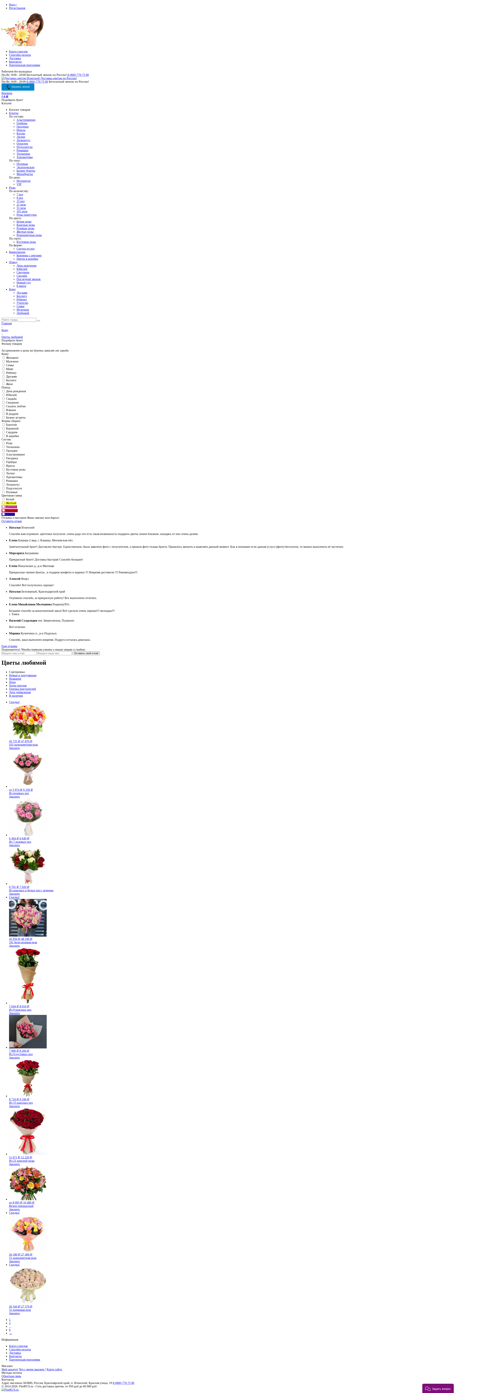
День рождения (26, 265)
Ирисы (21, 130)
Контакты (15, 61)
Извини (10, 410)
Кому (12, 289)
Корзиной (12, 428)
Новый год (24, 282)
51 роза (21, 208)
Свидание (23, 272)
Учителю (22, 302)
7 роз (20, 194)
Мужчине (23, 309)
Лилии (21, 136)
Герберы (22, 123)
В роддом (11, 413)
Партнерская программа (24, 65)
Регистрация (17, 8)
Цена (12, 682)
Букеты (13, 113)
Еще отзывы (9, 646)
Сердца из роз (25, 248)
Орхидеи (22, 143)
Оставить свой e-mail (86, 653)
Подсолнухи (25, 147)
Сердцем (11, 432)
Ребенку (22, 299)
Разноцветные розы (29, 235)
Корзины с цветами (29, 255)
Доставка (15, 58)
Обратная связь (11, 1376)
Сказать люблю (15, 406)
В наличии (16, 695)
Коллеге (22, 296)
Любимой (23, 313)
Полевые (22, 164)
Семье (20, 306)
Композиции (17, 252)
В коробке (12, 436)
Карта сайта (54, 1369)
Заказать (14, 748)
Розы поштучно (27, 214)
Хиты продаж (18, 685)
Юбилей (22, 269)
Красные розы (26, 225)
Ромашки (22, 150)
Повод (13, 262)
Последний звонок (29, 279)
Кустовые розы (26, 241)
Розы (12, 187)
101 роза (22, 211)
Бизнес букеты (26, 170)
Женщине (11, 357)
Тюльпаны (23, 153)
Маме (9, 369)
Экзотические (25, 167)
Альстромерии (26, 119)
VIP (19, 184)
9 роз (20, 197)
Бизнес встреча (15, 417)
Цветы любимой (12, 337)
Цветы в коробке (27, 258)
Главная (7, 323)
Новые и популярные (23, 675)
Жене (9, 384)
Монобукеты (25, 174)
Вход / (13, 4)
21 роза (21, 204)
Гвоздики (23, 126)
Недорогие (24, 180)
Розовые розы (25, 228)
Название (15, 678)
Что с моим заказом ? (32, 1369)
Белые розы (24, 221)
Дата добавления (20, 692)
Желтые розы (25, 231)
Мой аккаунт (10, 1369)
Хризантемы (25, 157)
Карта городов (18, 51)
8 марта (21, 286)
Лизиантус (23, 140)
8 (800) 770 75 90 (78, 74)
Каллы (21, 133)
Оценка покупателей (22, 688)
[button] (438, 1388)
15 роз (20, 201)
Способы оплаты (20, 54)
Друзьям (22, 292)
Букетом (11, 424)
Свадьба (22, 275)
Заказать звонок (20, 86)
